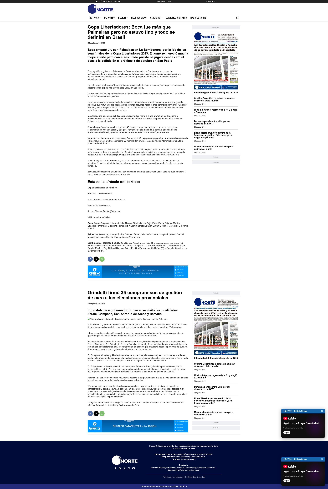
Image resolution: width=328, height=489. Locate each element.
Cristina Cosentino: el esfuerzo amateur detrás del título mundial (214, 99)
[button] (237, 18)
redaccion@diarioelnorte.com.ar (200, 467)
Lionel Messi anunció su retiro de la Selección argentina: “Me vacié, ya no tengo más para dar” (213, 135)
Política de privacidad (195, 477)
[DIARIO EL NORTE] (111, 9)
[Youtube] (133, 468)
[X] (96, 259)
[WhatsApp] (102, 259)
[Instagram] (120, 468)
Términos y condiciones (172, 477)
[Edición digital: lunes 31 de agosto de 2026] (216, 61)
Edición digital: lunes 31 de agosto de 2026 (216, 92)
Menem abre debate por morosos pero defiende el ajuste (213, 147)
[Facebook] (90, 259)
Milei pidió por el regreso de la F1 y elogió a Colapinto (215, 111)
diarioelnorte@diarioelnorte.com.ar (184, 470)
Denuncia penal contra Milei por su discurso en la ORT (212, 122)
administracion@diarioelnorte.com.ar (167, 467)
